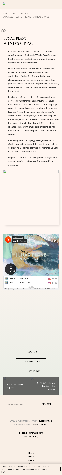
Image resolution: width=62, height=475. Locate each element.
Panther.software (39, 424)
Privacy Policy (31, 436)
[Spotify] (19, 446)
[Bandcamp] (25, 446)
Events (31, 460)
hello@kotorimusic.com (31, 432)
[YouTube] (48, 446)
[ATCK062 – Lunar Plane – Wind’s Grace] (31, 172)
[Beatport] (31, 446)
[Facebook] (37, 446)
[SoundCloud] (14, 446)
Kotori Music (45, 420)
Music (31, 456)
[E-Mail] (42, 446)
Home (31, 452)
